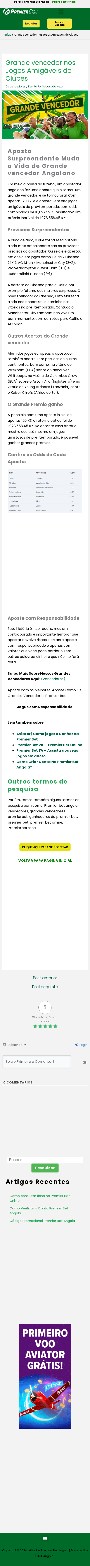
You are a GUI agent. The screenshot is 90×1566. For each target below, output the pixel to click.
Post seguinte (45, 987)
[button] (61, 11)
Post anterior (45, 978)
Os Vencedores (15, 86)
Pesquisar (45, 1168)
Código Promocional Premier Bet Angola (42, 1220)
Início (7, 34)
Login (83, 1045)
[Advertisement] (45, 564)
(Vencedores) (53, 678)
